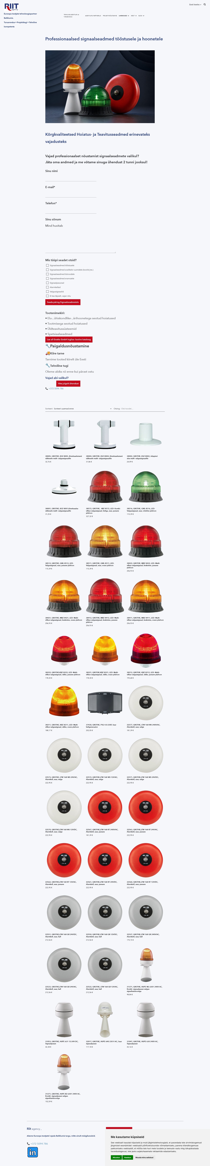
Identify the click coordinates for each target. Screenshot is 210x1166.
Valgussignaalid (57, 291)
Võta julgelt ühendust (68, 383)
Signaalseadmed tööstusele (62, 265)
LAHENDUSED (123, 15)
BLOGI (140, 15)
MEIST (133, 15)
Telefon (50, 203)
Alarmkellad (55, 287)
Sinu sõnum (53, 219)
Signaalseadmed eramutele (62, 278)
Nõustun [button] (116, 1157)
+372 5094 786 (56, 388)
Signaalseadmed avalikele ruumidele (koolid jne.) (71, 270)
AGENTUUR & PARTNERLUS (93, 15)
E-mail (49, 187)
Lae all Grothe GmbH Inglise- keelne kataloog (69, 339)
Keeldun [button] (127, 1157)
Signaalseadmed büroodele (62, 274)
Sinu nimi (51, 171)
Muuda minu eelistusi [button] (144, 1157)
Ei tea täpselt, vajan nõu (60, 296)
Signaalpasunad (57, 283)
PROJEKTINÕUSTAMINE (110, 15)
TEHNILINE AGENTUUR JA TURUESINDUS (71, 16)
